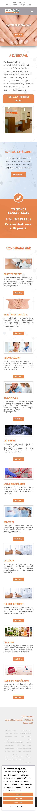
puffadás (28, 763)
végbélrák (6, 733)
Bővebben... (18, 174)
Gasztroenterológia (16, 314)
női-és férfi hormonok (8, 736)
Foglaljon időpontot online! (18, 99)
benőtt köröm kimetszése (10, 762)
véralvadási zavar (25, 733)
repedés (29, 745)
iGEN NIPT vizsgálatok (16, 680)
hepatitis (28, 757)
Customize (18, 794)
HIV (22, 754)
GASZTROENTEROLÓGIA (18, 25)
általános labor (9, 745)
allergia (7, 739)
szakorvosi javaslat (27, 751)
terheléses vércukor (10, 730)
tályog (29, 736)
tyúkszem (19, 751)
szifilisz (13, 751)
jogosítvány (29, 754)
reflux (11, 733)
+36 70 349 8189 (26, 717)
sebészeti (16, 733)
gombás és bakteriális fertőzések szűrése (14, 760)
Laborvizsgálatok (14, 484)
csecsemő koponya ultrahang (14, 742)
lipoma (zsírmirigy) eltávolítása (24, 748)
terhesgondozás (9, 748)
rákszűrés (22, 736)
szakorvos (29, 742)
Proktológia (11, 398)
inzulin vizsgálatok (7, 751)
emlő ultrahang (21, 745)
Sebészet (9, 522)
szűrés (29, 739)
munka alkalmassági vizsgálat (11, 754)
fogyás (6, 757)
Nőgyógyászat (12, 358)
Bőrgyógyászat (13, 274)
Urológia (9, 560)
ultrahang (15, 736)
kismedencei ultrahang (26, 730)
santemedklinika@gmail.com (14, 720)
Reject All (18, 798)
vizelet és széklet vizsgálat (17, 757)
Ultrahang (10, 440)
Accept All (18, 802)
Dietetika (9, 642)
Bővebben (18, 35)
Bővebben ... (18, 293)
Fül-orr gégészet (14, 604)
